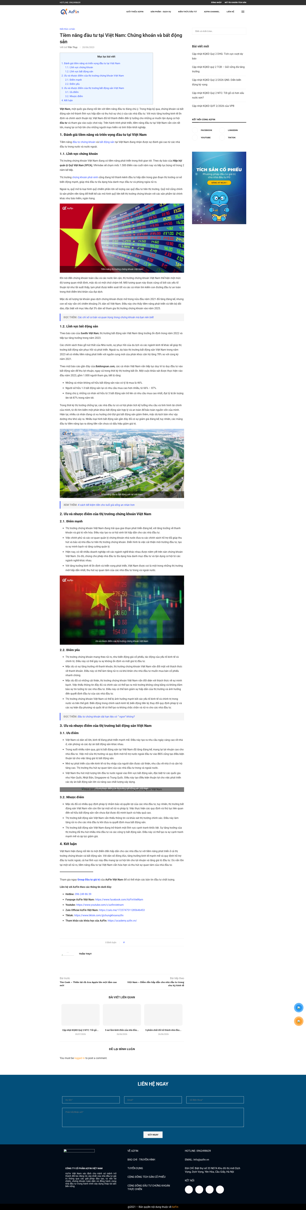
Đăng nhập (216, 2)
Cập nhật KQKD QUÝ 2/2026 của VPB (213, 105)
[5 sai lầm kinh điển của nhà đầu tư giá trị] (122, 1015)
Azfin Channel (211, 12)
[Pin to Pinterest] (136, 942)
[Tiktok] (97, 2)
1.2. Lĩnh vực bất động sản (79, 71)
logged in (79, 1058)
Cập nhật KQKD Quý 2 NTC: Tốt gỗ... (80, 1030)
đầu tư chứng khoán (84, 142)
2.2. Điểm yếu (72, 84)
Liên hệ (230, 12)
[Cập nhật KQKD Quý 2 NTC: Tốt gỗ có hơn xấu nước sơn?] (80, 1015)
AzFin (175, 1206)
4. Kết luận (67, 100)
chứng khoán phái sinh (85, 177)
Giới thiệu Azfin (134, 12)
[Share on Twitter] (133, 942)
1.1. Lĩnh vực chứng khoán (79, 67)
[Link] (220, 1190)
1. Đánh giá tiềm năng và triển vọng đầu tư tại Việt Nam (91, 63)
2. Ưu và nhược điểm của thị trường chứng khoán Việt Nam (93, 75)
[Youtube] (93, 2)
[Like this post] (126, 942)
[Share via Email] (139, 942)
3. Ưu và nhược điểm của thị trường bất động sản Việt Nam (93, 88)
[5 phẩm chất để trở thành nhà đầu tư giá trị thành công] (163, 1015)
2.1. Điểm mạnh (73, 79)
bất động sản (106, 142)
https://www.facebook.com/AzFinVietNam (119, 899)
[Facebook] (86, 2)
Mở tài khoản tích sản (235, 2)
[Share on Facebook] (130, 942)
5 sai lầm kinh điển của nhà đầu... (122, 1030)
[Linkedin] (89, 2)
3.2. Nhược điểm (74, 96)
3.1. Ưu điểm (72, 92)
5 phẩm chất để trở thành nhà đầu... (163, 1030)
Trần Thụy (72, 47)
